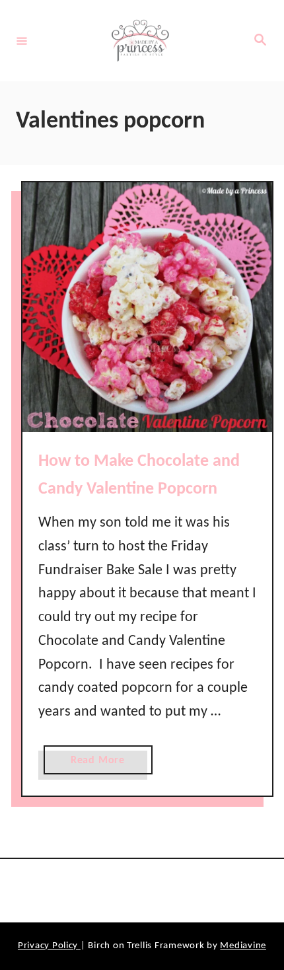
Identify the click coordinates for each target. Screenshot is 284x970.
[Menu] (22, 40)
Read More (102, 764)
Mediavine (243, 946)
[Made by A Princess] (140, 40)
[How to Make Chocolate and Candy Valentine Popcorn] (147, 307)
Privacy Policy (49, 946)
